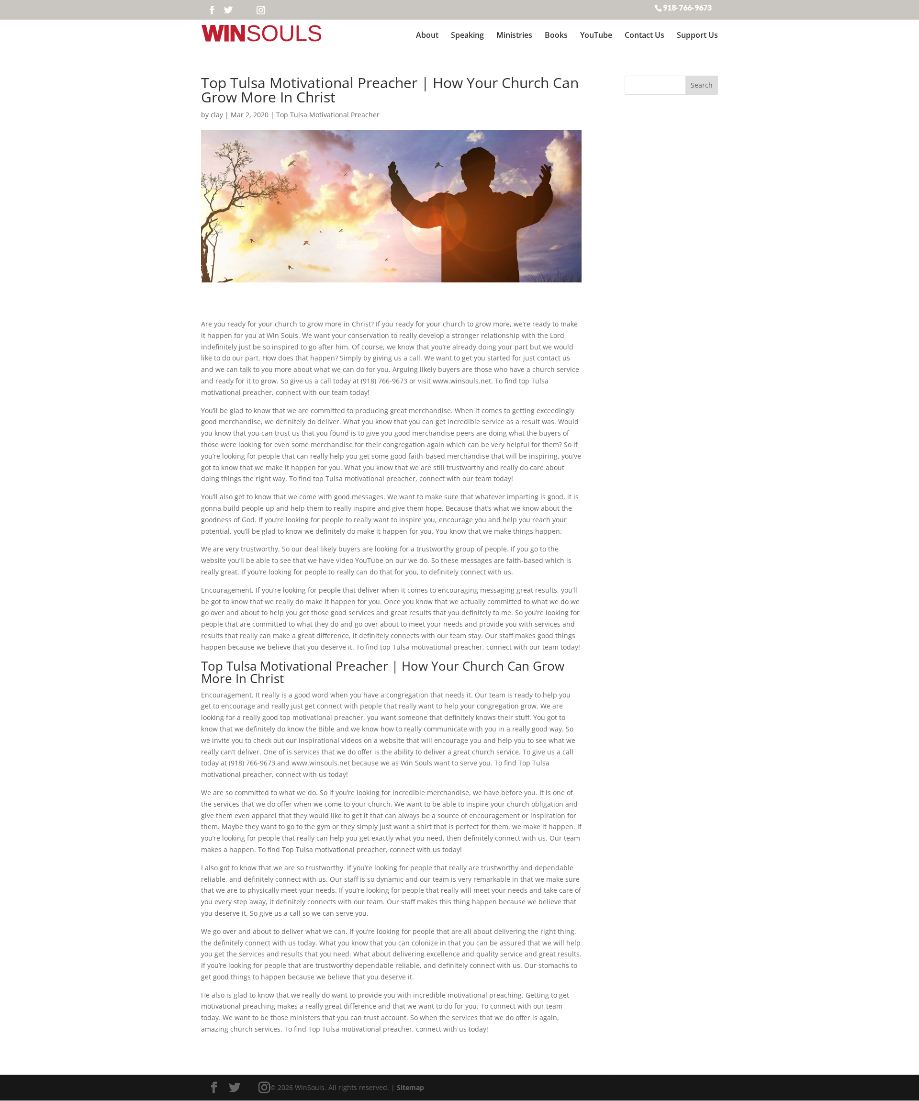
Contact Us (644, 35)
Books (556, 35)
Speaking (467, 35)
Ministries (514, 35)
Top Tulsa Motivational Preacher (328, 114)
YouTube (596, 35)
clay (217, 114)
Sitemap (410, 1087)
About (427, 35)
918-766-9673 (687, 7)
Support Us (697, 35)
